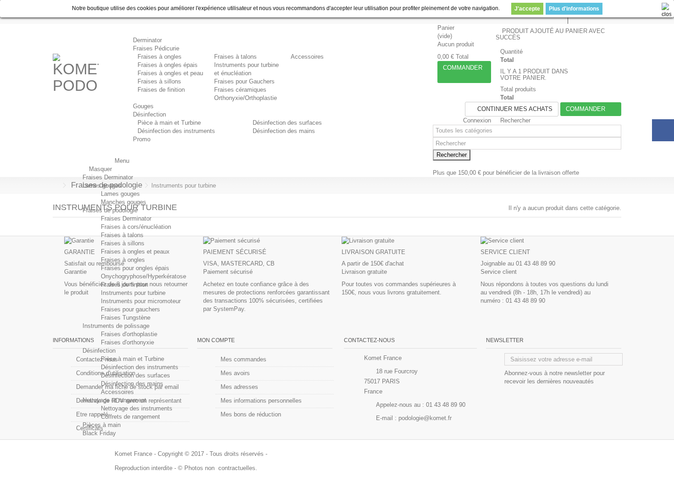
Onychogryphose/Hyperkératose (143, 276)
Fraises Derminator (108, 177)
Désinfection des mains (284, 130)
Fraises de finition (161, 89)
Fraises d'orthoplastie (129, 334)
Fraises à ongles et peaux (135, 251)
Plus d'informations (574, 9)
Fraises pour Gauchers (244, 81)
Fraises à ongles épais (168, 64)
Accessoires (307, 56)
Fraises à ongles (160, 56)
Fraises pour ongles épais (135, 268)
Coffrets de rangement (130, 416)
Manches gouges (123, 202)
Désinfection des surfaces (287, 122)
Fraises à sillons (159, 81)
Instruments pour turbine (133, 292)
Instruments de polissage (116, 325)
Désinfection (99, 350)
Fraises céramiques (240, 89)
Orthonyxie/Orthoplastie (245, 97)
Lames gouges (102, 185)
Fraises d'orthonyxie (127, 342)
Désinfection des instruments (176, 130)
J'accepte (527, 9)
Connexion (476, 120)
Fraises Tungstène (125, 317)
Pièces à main (102, 424)
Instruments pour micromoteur (141, 301)
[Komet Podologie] (76, 77)
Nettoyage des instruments (136, 408)
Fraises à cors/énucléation (136, 226)
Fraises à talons (235, 56)
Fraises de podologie (110, 210)
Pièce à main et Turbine (169, 122)
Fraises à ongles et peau (170, 73)
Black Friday (99, 433)
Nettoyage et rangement (114, 400)
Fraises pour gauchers (130, 309)
